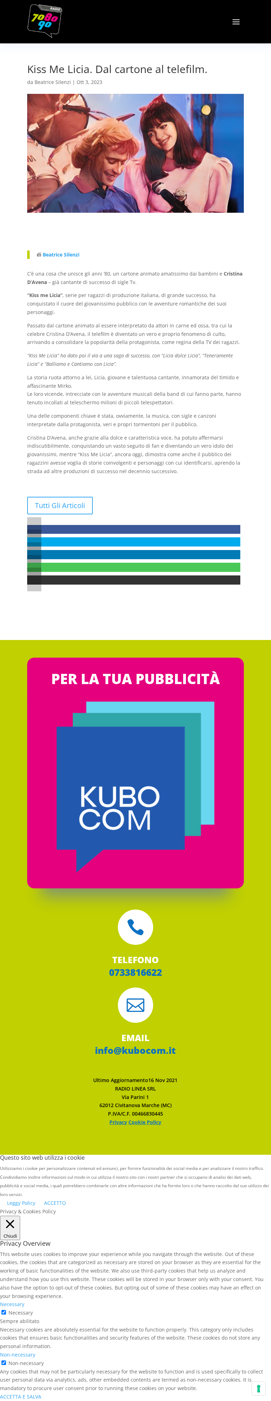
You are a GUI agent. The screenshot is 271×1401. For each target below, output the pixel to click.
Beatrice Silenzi (53, 82)
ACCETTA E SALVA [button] (20, 1396)
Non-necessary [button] (17, 1354)
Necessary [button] (12, 1304)
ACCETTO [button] (55, 1203)
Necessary (20, 1312)
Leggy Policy (21, 1203)
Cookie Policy (144, 1122)
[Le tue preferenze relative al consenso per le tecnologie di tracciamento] (258, 1388)
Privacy (118, 1122)
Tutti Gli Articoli (60, 505)
